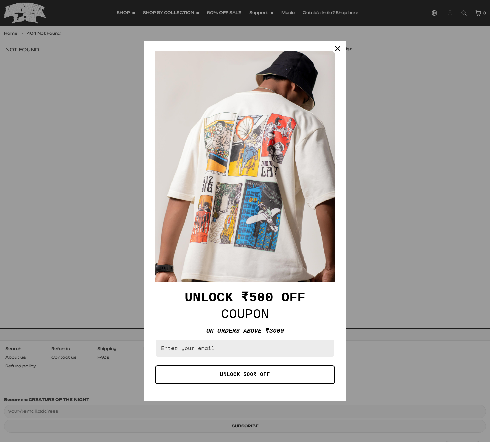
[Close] (338, 49)
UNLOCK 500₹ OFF (245, 375)
